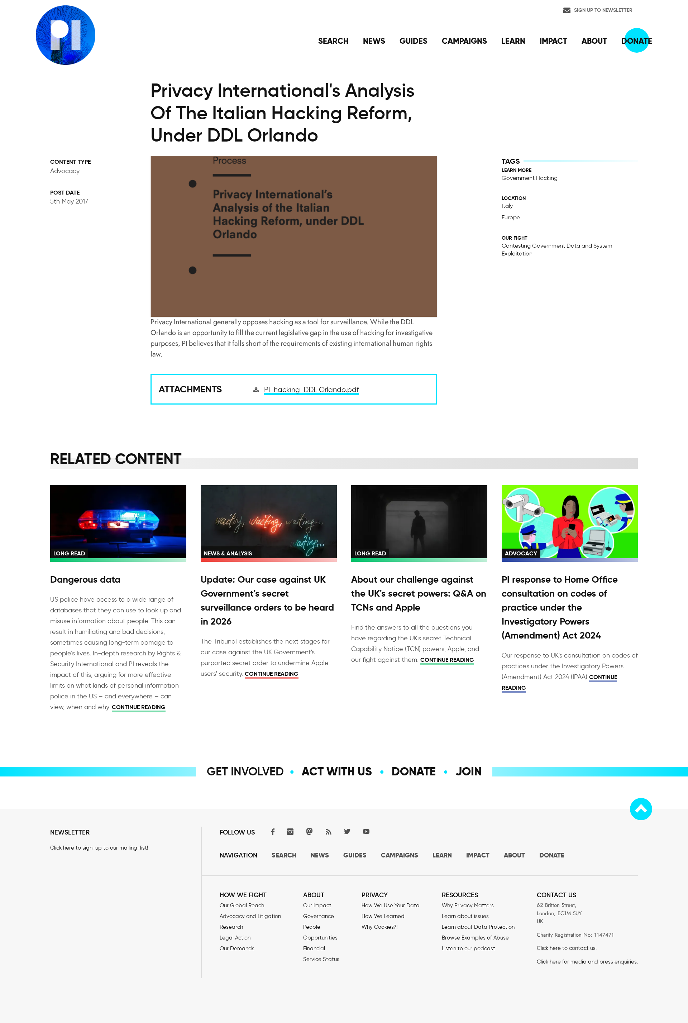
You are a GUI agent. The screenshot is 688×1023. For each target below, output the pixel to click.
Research (231, 927)
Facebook (271, 831)
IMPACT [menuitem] (553, 41)
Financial (314, 948)
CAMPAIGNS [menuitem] (464, 41)
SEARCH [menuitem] (333, 41)
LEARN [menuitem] (513, 41)
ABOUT (514, 855)
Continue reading (139, 707)
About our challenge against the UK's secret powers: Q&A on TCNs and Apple (418, 593)
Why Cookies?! (379, 927)
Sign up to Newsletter (603, 10)
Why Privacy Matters (468, 905)
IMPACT (477, 855)
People (311, 927)
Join (468, 771)
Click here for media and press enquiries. (587, 962)
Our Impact (317, 905)
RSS (328, 831)
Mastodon (309, 831)
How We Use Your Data (391, 905)
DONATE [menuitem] (636, 41)
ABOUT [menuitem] (594, 41)
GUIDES (355, 855)
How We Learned (383, 916)
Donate (414, 771)
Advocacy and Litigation (250, 916)
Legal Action (235, 937)
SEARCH (284, 855)
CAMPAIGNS (399, 855)
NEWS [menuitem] (374, 41)
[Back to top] (641, 809)
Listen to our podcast (468, 948)
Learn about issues (465, 916)
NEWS (320, 855)
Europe (511, 217)
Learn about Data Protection (478, 927)
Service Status (321, 959)
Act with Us (337, 771)
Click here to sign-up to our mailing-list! (99, 848)
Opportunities (320, 937)
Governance (318, 916)
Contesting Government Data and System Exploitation (557, 249)
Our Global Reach (242, 905)
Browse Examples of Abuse (475, 937)
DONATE (551, 855)
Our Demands (237, 948)
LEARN (442, 855)
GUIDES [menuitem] (413, 41)
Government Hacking (530, 178)
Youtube (366, 831)
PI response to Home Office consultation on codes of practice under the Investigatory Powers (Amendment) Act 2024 (560, 607)
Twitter (347, 831)
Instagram (290, 831)
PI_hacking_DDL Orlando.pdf (311, 389)
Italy (507, 205)
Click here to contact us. (567, 948)
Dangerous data (85, 579)
